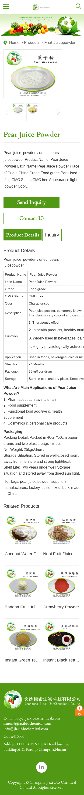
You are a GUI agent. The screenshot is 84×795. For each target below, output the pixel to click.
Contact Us (31, 218)
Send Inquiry (31, 202)
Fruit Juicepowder (59, 42)
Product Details (22, 234)
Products (32, 42)
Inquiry (52, 234)
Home (14, 42)
